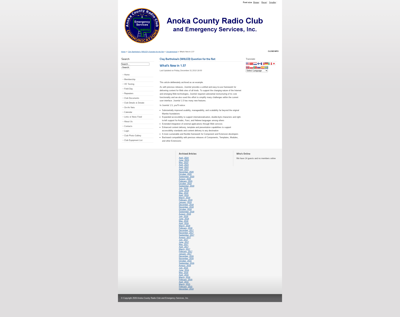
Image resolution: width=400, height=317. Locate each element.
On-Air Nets (129, 107)
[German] (266, 63)
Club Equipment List (133, 140)
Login (126, 131)
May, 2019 (183, 193)
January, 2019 (185, 202)
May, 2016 (183, 272)
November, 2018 (186, 207)
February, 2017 (185, 251)
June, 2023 (184, 160)
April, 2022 (184, 167)
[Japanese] (274, 63)
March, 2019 (184, 198)
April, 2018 (184, 223)
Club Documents (131, 98)
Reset (264, 2)
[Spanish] (263, 67)
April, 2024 (184, 158)
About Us (128, 121)
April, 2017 (184, 247)
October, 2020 (185, 174)
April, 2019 (184, 195)
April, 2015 (184, 282)
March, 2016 (184, 277)
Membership (129, 79)
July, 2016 (183, 268)
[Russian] (259, 67)
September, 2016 (186, 263)
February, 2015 (185, 286)
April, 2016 (184, 275)
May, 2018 (183, 221)
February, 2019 (185, 200)
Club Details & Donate (134, 103)
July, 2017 (183, 240)
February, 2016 (185, 279)
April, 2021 (184, 169)
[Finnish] (259, 63)
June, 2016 (184, 270)
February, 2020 (185, 181)
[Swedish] (266, 67)
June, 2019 (184, 190)
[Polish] (251, 67)
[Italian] (270, 63)
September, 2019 (186, 186)
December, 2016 (186, 256)
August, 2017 (185, 237)
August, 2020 (185, 179)
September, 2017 (186, 235)
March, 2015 (184, 284)
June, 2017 (184, 242)
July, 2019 (183, 188)
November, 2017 (186, 233)
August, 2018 (185, 214)
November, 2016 (186, 258)
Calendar (128, 112)
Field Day (128, 89)
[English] (248, 63)
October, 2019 (185, 183)
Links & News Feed (133, 117)
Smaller (272, 2)
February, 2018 (185, 228)
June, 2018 (184, 219)
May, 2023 (183, 162)
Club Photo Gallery (132, 135)
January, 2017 (185, 254)
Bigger (256, 2)
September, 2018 (186, 212)
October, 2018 (185, 209)
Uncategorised (171, 52)
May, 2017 (183, 244)
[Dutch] (255, 63)
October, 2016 (185, 261)
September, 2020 (186, 176)
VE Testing (129, 84)
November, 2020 (186, 172)
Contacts (128, 126)
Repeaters (128, 93)
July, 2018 (183, 216)
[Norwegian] (248, 67)
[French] (263, 63)
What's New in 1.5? (173, 65)
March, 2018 (184, 226)
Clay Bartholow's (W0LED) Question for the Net (146, 52)
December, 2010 (186, 289)
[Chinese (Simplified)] (251, 63)
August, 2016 (185, 265)
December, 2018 (186, 205)
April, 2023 (184, 165)
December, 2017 (186, 230)
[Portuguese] (255, 67)
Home (123, 52)
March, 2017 (184, 249)
